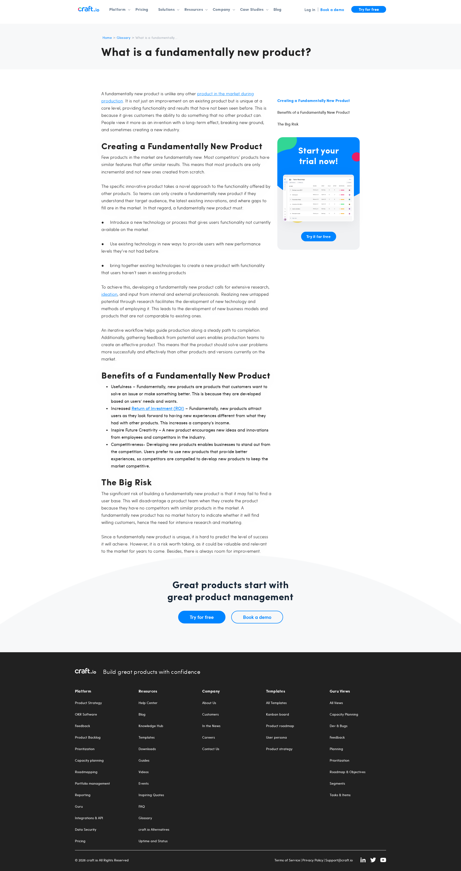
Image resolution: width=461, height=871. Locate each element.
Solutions (166, 9)
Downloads (147, 749)
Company (221, 9)
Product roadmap (280, 726)
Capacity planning (89, 760)
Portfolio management (92, 783)
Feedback (82, 726)
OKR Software (86, 714)
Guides (144, 760)
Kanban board (277, 714)
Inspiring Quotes (151, 795)
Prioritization (85, 749)
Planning (336, 749)
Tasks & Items (340, 795)
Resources (193, 9)
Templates (147, 737)
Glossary (124, 37)
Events (144, 783)
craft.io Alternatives (154, 829)
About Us (209, 703)
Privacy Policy (312, 860)
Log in (309, 9)
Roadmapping (86, 772)
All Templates (276, 703)
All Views (336, 703)
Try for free (369, 9)
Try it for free (318, 236)
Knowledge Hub (151, 726)
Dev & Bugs (338, 726)
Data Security (85, 829)
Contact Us (210, 749)
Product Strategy (88, 703)
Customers (210, 714)
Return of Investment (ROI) (158, 408)
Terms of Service (287, 860)
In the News (211, 726)
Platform (117, 9)
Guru (79, 806)
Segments (337, 783)
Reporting (83, 795)
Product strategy (279, 749)
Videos (144, 772)
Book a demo (332, 9)
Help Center (148, 703)
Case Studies (252, 9)
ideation (109, 294)
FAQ (142, 806)
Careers (208, 737)
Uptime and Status (153, 841)
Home (107, 37)
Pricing (141, 9)
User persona (276, 737)
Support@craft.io (339, 860)
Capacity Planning (344, 714)
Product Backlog (88, 737)
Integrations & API (89, 818)
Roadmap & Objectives (347, 772)
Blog (277, 9)
